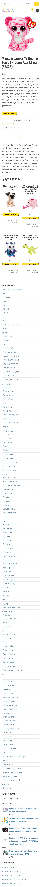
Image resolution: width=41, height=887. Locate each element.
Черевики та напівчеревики (12, 324)
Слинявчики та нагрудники (11, 371)
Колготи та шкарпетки (10, 705)
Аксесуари (6, 677)
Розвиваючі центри (9, 579)
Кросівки (6, 309)
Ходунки (5, 426)
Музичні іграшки (8, 567)
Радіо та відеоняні (9, 418)
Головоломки (6, 384)
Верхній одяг (7, 689)
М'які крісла (7, 411)
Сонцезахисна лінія (9, 662)
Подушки (4, 760)
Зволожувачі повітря (9, 395)
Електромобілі (7, 442)
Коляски (5, 622)
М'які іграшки (18, 128)
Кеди (4, 305)
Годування (5, 332)
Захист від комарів (9, 654)
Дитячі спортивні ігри (8, 466)
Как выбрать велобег (8, 867)
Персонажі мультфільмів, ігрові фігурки (14, 756)
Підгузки (5, 516)
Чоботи (5, 328)
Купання (5, 403)
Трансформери (6, 784)
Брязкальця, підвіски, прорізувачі (12, 289)
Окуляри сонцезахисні (10, 720)
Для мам (4, 474)
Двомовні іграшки (8, 528)
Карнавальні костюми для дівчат (12, 607)
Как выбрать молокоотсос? (10, 871)
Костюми (6, 713)
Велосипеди (7, 438)
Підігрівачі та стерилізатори (11, 356)
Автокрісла (6, 615)
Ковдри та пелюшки (9, 701)
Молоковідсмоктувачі (10, 352)
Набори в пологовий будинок (12, 485)
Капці (4, 301)
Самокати (6, 446)
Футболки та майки (9, 744)
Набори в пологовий (9, 512)
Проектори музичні (9, 575)
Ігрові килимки (7, 552)
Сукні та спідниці (8, 740)
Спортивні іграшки (9, 587)
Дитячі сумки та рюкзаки (9, 470)
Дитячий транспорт (7, 431)
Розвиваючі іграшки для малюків (12, 772)
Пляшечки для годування (11, 360)
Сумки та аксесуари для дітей (11, 780)
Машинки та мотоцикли (10, 563)
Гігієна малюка (7, 497)
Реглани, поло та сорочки (11, 728)
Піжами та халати (8, 724)
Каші (4, 344)
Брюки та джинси (8, 685)
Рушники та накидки (9, 732)
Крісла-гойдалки (8, 399)
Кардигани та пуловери (10, 697)
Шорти (5, 752)
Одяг (3, 674)
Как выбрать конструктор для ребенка (14, 879)
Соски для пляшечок (9, 375)
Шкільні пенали (6, 788)
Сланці (5, 316)
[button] (36, 19)
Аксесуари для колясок (10, 618)
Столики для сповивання (10, 422)
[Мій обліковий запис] (29, 11)
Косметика (5, 631)
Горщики (6, 505)
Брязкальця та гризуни (10, 524)
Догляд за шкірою (8, 650)
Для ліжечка (7, 544)
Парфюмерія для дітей (10, 658)
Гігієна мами (7, 501)
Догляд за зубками (9, 646)
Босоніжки (6, 297)
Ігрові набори (6, 595)
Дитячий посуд (7, 336)
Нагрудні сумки (7, 626)
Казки (3, 599)
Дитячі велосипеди (7, 454)
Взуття (3, 293)
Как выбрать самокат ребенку (11, 883)
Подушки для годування (10, 363)
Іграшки (4, 521)
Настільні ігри (7, 571)
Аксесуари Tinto (8, 681)
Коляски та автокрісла (8, 611)
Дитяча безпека (8, 391)
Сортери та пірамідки (10, 583)
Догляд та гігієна (7, 493)
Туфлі (5, 320)
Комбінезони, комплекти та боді (13, 709)
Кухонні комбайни (8, 348)
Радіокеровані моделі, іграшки (11, 768)
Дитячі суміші (7, 340)
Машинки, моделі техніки (9, 666)
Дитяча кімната (6, 387)
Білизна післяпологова (10, 481)
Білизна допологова (9, 477)
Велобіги (6, 434)
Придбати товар (9, 113)
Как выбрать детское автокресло (12, 875)
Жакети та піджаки (8, 693)
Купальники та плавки (10, 717)
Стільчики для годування (10, 379)
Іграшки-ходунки (8, 548)
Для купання (7, 540)
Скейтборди (7, 450)
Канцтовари (5, 603)
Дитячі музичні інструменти (10, 462)
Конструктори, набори (10, 556)
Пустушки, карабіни (9, 367)
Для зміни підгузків (9, 634)
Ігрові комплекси (7, 591)
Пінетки (5, 312)
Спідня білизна (7, 736)
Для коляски (7, 536)
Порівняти (7, 220)
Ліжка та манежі (8, 407)
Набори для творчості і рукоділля (12, 670)
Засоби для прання (9, 509)
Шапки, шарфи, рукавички (11, 748)
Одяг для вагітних (8, 489)
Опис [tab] (19, 137)
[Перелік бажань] (26, 11)
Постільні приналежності (11, 414)
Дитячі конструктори (8, 458)
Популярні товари (7, 764)
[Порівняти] (25, 11)
